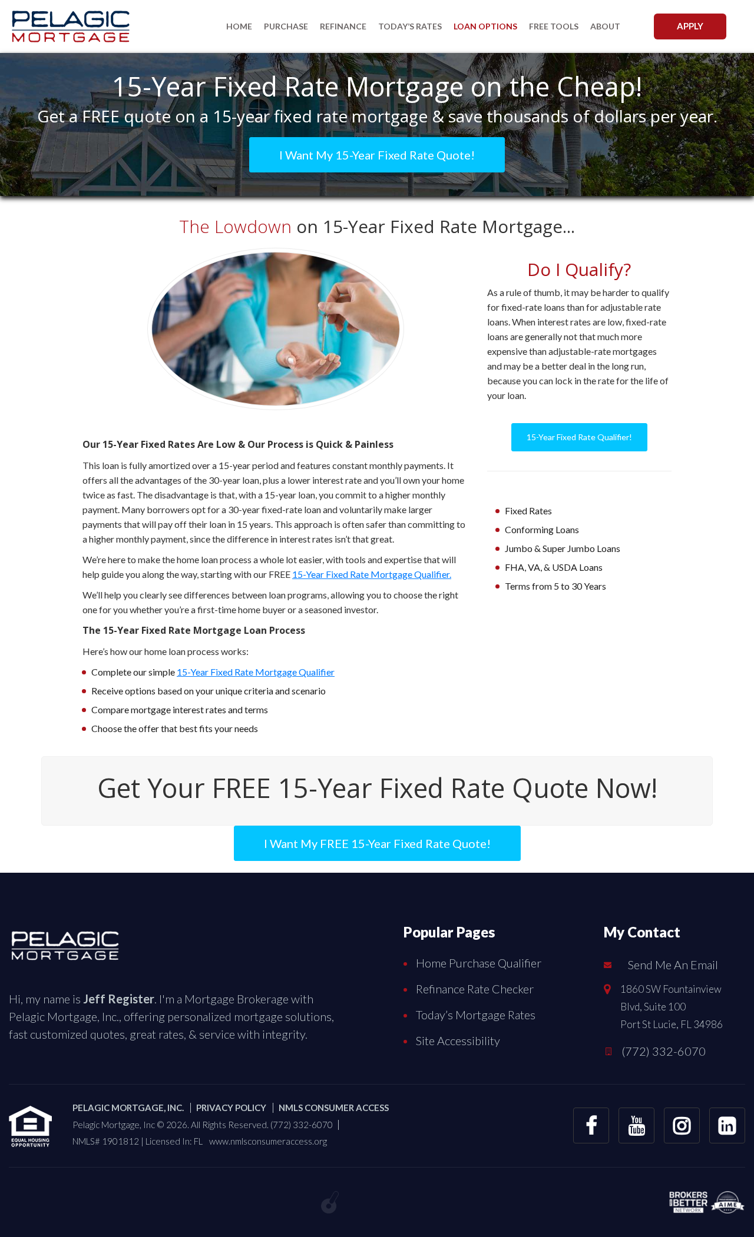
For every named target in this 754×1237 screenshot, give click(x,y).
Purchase (286, 26)
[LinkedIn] (727, 1125)
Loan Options (485, 26)
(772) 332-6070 (663, 1051)
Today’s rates (410, 26)
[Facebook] (591, 1125)
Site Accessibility (458, 1040)
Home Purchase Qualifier (478, 963)
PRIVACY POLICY (231, 1107)
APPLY (690, 26)
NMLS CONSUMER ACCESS (334, 1107)
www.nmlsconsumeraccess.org (268, 1141)
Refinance (343, 26)
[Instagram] (682, 1125)
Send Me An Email (673, 964)
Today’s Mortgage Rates (475, 1014)
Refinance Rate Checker (475, 989)
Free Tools (553, 26)
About (605, 26)
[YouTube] (636, 1125)
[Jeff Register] (65, 942)
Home (239, 26)
